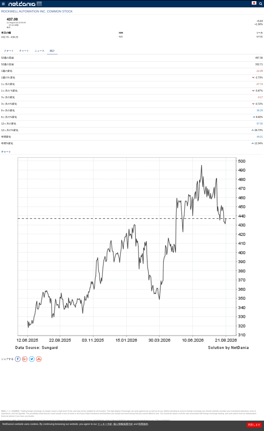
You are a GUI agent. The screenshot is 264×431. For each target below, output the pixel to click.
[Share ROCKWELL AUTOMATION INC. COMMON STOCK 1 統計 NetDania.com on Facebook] (17, 359)
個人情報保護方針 (123, 424)
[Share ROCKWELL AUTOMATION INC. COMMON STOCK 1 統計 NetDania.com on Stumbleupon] (38, 359)
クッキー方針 (104, 424)
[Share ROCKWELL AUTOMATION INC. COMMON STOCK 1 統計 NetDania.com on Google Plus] (24, 359)
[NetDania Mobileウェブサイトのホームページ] (25, 3)
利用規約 (143, 424)
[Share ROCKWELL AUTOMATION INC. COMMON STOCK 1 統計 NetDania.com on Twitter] (31, 359)
